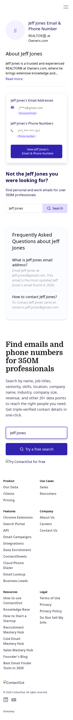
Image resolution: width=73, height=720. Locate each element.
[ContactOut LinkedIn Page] (5, 699)
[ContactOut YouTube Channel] (13, 699)
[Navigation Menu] (66, 7)
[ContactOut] (23, 6)
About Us (47, 517)
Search (58, 208)
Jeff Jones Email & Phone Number (44, 25)
